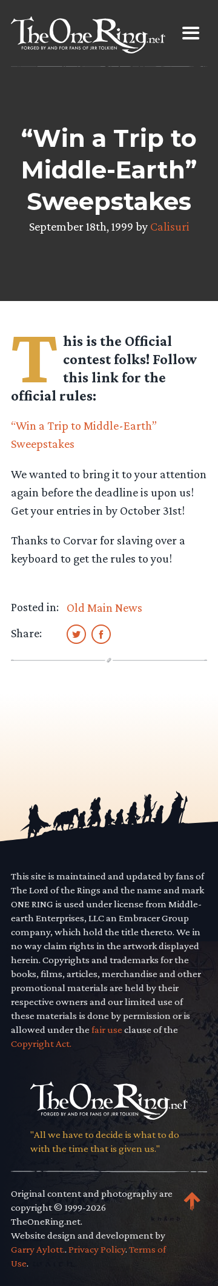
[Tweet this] (76, 633)
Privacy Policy (96, 1249)
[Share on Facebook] (101, 633)
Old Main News (104, 607)
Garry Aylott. (38, 1249)
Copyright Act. (41, 1043)
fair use (106, 1029)
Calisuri (170, 226)
